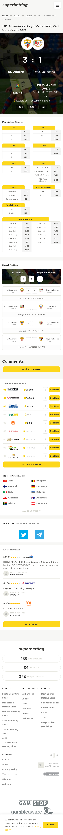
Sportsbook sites (50, 702)
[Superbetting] (31, 5)
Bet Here (54, 390)
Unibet (25, 713)
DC (43, 127)
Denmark (41, 503)
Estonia (40, 492)
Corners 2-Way (43, 187)
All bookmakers (31, 464)
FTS (13, 187)
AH (43, 163)
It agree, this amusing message (18, 588)
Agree (50, 824)
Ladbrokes (27, 718)
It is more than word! (13, 608)
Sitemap (6, 779)
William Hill (28, 694)
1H (13, 145)
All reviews (31, 624)
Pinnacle (26, 708)
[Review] (45, 389)
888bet (25, 698)
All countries (30, 511)
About (5, 764)
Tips (43, 717)
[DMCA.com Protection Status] (51, 775)
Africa (11, 503)
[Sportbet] (31, 649)
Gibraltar (13, 497)
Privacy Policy (9, 769)
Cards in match (13, 205)
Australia (41, 497)
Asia (10, 480)
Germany (41, 486)
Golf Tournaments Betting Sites (9, 742)
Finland (12, 486)
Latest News (48, 707)
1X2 (13, 127)
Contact (6, 759)
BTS (13, 163)
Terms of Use (9, 774)
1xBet (24, 703)
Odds (44, 712)
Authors (6, 784)
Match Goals (25, 219)
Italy (10, 492)
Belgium (41, 480)
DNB (44, 145)
